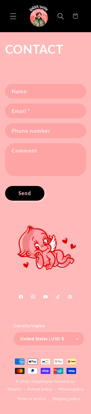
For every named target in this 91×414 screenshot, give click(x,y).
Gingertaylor (42, 381)
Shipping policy (66, 399)
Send (24, 193)
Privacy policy (71, 389)
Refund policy (40, 389)
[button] (13, 16)
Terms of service (31, 399)
